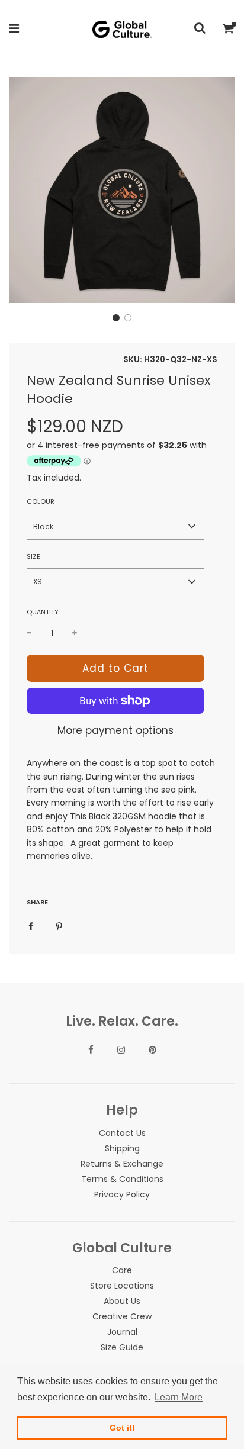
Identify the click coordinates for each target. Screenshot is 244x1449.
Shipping (122, 1148)
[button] (116, 317)
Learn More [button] (179, 1397)
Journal (122, 1332)
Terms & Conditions (122, 1179)
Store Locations (122, 1286)
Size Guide (122, 1347)
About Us (122, 1301)
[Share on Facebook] (31, 925)
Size (33, 556)
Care (122, 1270)
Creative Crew (122, 1316)
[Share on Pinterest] (59, 925)
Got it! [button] (122, 1427)
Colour (40, 501)
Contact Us (122, 1133)
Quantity (43, 612)
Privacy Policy (122, 1194)
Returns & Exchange (122, 1164)
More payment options (115, 730)
